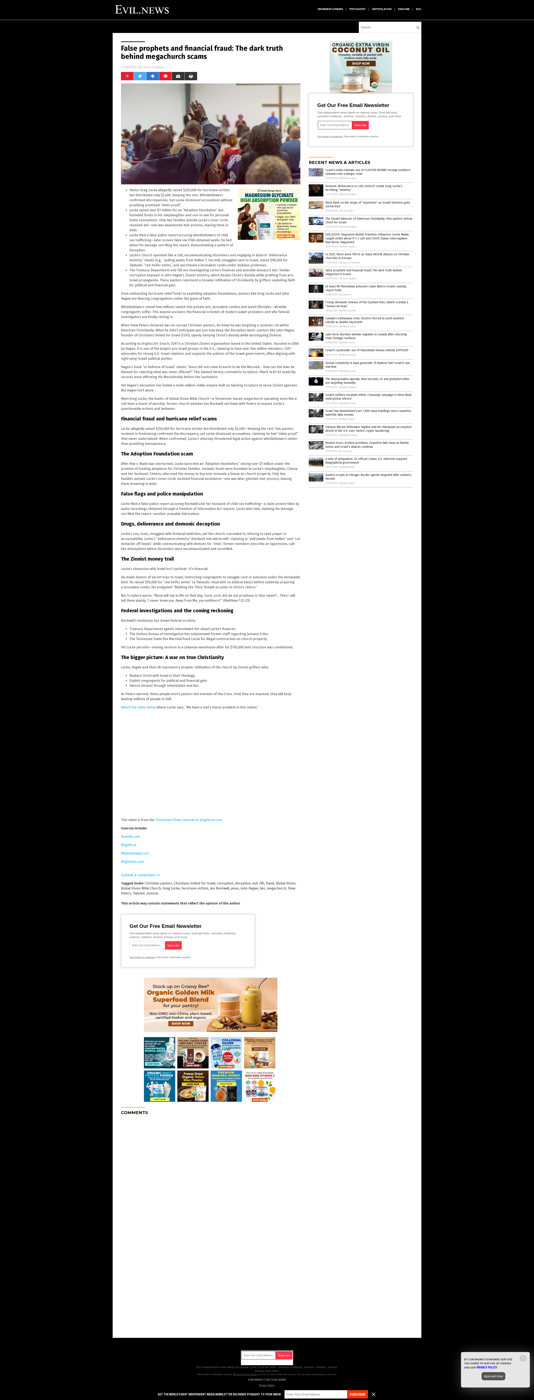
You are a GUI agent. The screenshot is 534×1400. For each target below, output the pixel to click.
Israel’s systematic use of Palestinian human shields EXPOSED (366, 350)
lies (262, 888)
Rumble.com (130, 837)
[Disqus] (210, 1170)
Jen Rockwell (219, 888)
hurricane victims (194, 888)
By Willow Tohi (347, 467)
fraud (270, 883)
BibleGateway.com (135, 853)
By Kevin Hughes (348, 194)
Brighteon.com (132, 862)
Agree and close (493, 1376)
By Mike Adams (347, 246)
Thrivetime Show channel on (188, 820)
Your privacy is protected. (142, 957)
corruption (225, 883)
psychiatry (357, 9)
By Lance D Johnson (350, 262)
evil (418, 9)
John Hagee (249, 888)
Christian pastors (158, 883)
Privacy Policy (267, 1385)
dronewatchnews (330, 9)
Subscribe (357, 1394)
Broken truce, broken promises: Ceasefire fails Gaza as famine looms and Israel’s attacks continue (367, 444)
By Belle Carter (347, 342)
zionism (152, 893)
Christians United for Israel (194, 883)
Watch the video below (138, 707)
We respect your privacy (245, 1374)
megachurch (276, 888)
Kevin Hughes (153, 67)
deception (243, 883)
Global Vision (285, 883)
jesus (235, 888)
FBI (261, 883)
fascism (403, 9)
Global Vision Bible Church (141, 888)
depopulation (382, 9)
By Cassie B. (346, 294)
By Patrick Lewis (348, 178)
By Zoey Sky (346, 210)
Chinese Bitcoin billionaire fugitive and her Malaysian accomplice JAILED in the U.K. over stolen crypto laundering (368, 429)
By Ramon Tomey (348, 435)
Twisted (139, 893)
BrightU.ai (128, 845)
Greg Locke (171, 888)
